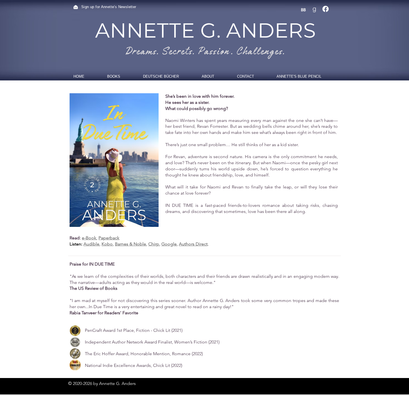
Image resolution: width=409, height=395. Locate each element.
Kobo (107, 244)
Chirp (153, 244)
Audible (91, 244)
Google (169, 244)
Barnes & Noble (130, 244)
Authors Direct (193, 244)
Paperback (108, 238)
